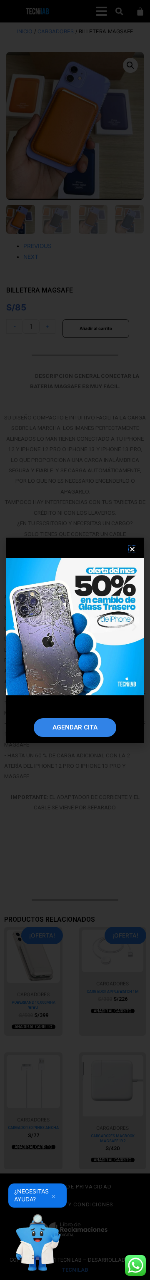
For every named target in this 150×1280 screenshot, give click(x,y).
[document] (75, 640)
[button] (132, 549)
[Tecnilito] (37, 1242)
